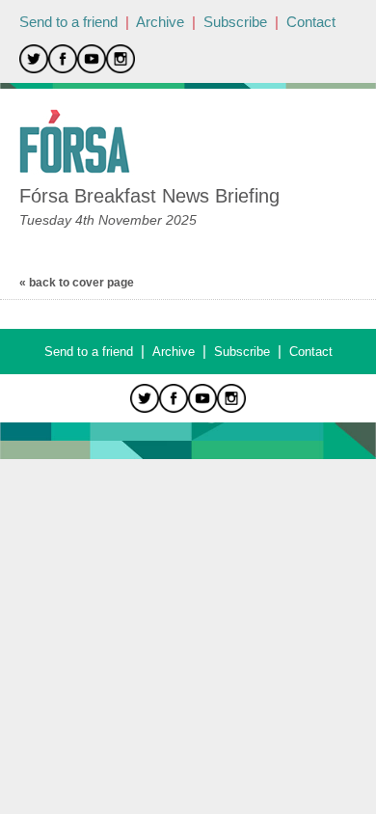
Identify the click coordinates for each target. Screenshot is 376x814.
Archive (160, 22)
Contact (311, 22)
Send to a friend (68, 22)
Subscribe (235, 22)
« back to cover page (76, 282)
